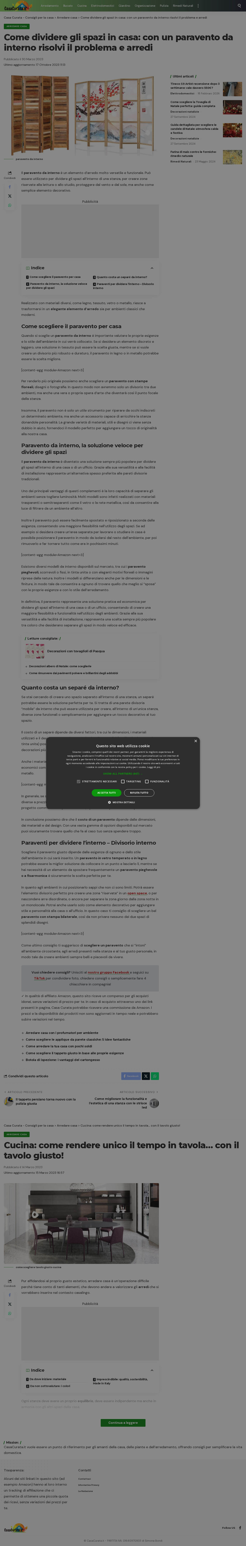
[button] (123, 773)
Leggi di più (153, 767)
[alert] (123, 773)
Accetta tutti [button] (106, 792)
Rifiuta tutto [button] (139, 792)
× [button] (195, 741)
